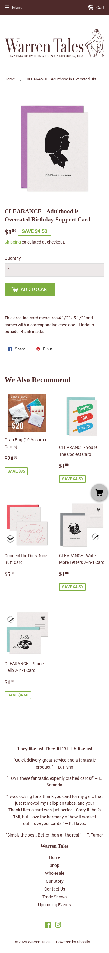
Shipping (13, 242)
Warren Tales (39, 942)
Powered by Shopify (73, 942)
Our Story (55, 881)
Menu (17, 7)
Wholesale (54, 873)
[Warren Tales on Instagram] (58, 925)
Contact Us (54, 889)
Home (10, 79)
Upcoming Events (54, 904)
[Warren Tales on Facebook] (48, 925)
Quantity (13, 258)
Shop (54, 865)
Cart (99, 7)
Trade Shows (54, 896)
